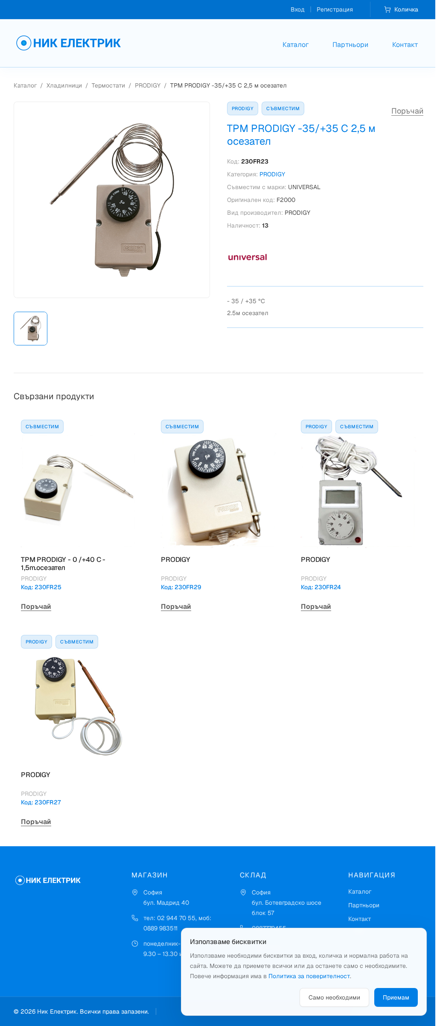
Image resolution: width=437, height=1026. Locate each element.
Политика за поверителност (309, 976)
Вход (298, 9)
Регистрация (335, 9)
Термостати (108, 85)
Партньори (350, 44)
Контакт (405, 44)
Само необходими (334, 997)
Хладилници (64, 85)
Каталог (296, 44)
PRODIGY (147, 85)
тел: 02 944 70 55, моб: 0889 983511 (177, 923)
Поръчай (407, 111)
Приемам (396, 997)
